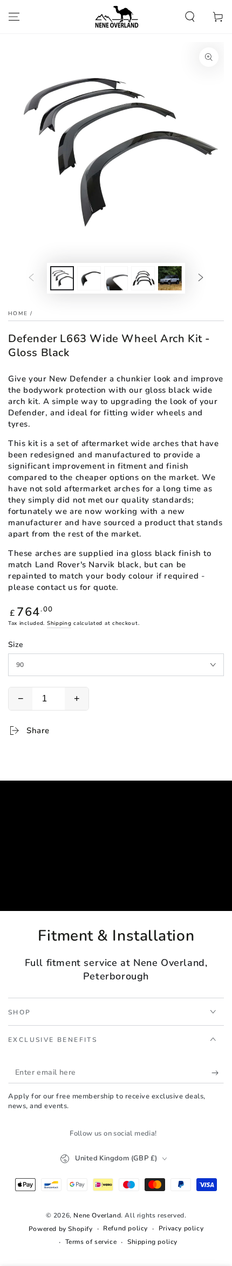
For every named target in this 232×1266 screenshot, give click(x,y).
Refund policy (125, 1228)
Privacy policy (181, 1228)
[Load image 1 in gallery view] (62, 278)
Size (16, 644)
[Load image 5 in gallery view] (143, 278)
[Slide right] (201, 278)
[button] (190, 17)
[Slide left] (31, 278)
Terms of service (91, 1241)
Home (18, 313)
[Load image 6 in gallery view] (170, 278)
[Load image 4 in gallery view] (116, 278)
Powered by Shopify (61, 1229)
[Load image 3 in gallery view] (89, 278)
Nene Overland (97, 1215)
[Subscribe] (217, 1072)
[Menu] (14, 17)
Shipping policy (152, 1241)
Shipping (59, 623)
